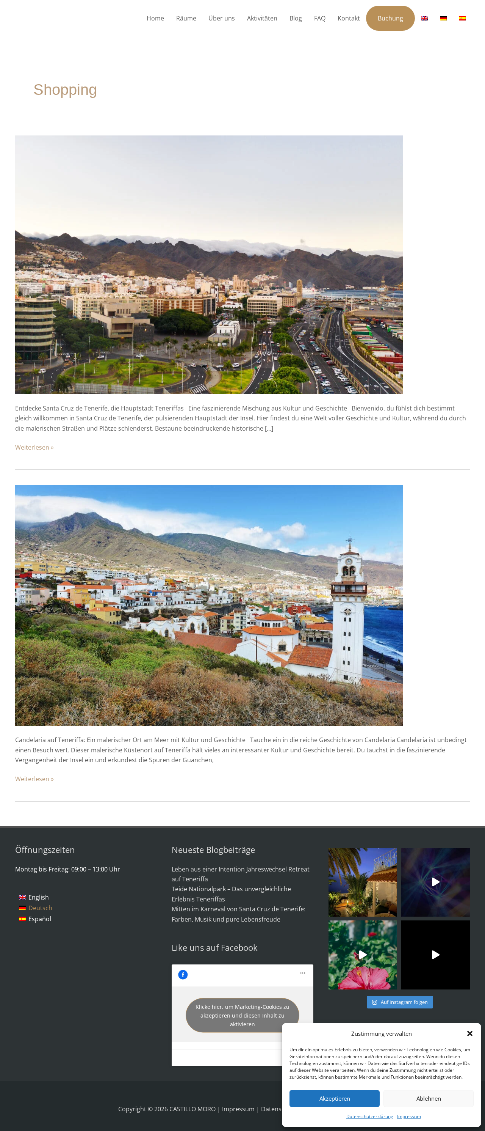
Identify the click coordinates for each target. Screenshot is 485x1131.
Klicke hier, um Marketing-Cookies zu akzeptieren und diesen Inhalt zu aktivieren (242, 1015)
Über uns (221, 18)
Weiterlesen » (34, 446)
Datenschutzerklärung (369, 1116)
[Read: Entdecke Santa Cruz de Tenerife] (209, 264)
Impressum (409, 1116)
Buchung (390, 18)
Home (155, 18)
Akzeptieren (334, 1098)
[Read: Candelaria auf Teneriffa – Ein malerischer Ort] (209, 605)
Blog (295, 18)
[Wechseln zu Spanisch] (462, 18)
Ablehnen (428, 1098)
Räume (186, 18)
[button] (470, 1033)
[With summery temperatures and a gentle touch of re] (363, 954)
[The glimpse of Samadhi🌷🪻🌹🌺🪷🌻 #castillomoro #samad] (435, 954)
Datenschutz (280, 1109)
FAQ (319, 18)
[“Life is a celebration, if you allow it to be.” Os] (435, 882)
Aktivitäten (262, 18)
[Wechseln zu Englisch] (424, 18)
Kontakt (349, 18)
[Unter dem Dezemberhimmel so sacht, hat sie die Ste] (363, 882)
